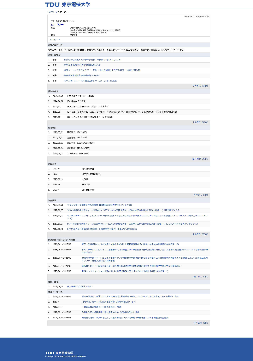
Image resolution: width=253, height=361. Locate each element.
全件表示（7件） (201, 322)
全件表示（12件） (201, 122)
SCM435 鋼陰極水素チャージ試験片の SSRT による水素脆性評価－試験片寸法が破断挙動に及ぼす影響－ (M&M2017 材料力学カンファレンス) (132, 223)
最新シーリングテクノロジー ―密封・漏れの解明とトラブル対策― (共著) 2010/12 (102, 70)
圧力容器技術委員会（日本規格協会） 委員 (101, 306)
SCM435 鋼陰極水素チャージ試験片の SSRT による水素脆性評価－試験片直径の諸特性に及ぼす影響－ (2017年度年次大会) (123, 210)
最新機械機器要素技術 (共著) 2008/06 (81, 75)
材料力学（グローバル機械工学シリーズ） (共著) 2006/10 (90, 80)
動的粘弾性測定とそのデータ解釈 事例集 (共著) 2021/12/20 (92, 59)
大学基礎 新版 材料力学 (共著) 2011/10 (82, 64)
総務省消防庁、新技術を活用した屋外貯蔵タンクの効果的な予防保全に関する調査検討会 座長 (125, 317)
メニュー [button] (54, 39)
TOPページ (52, 11)
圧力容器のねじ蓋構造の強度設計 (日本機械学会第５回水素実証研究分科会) (102, 228)
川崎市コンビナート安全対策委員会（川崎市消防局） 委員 (109, 301)
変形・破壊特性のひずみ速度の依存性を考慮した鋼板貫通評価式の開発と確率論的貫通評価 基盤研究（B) (130, 244)
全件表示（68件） (201, 85)
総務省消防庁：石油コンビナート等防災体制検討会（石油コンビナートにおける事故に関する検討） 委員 (130, 296)
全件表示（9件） (201, 194)
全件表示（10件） (201, 158)
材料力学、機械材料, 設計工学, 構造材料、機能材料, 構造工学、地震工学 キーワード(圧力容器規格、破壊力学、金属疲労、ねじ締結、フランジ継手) (116, 49)
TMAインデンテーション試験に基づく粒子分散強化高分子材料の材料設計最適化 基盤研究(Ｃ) (125, 271)
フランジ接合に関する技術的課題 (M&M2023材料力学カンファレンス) (99, 204)
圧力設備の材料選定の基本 (79, 286)
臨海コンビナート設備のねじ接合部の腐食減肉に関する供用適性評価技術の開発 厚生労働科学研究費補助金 (131, 265)
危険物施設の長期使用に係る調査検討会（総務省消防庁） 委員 (111, 312)
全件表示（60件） (201, 234)
